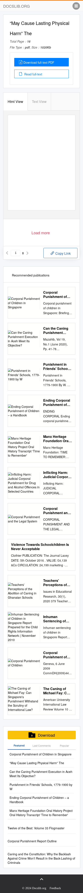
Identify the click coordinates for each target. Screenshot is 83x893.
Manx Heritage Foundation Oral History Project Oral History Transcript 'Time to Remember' (56, 438)
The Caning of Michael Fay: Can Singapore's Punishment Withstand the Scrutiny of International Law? (57, 691)
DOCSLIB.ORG (16, 6)
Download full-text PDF (38, 62)
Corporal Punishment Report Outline (32, 841)
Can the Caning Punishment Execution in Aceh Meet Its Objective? (55, 330)
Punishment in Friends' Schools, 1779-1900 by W (57, 366)
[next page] (27, 253)
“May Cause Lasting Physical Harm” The (37, 763)
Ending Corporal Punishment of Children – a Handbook (56, 402)
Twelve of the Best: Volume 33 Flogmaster (36, 828)
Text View (39, 101)
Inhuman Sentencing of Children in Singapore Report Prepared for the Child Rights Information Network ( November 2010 (57, 619)
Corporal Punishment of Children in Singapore (55, 294)
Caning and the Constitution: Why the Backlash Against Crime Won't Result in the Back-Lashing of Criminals (41, 858)
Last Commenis (42, 745)
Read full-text (32, 74)
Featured (19, 745)
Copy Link (62, 253)
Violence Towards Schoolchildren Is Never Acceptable (40, 546)
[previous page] (7, 253)
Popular (64, 745)
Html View (15, 101)
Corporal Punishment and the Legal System (57, 510)
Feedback (55, 888)
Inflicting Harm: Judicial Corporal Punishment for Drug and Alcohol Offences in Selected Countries (57, 474)
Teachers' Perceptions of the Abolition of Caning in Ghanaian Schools (55, 582)
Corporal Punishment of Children (55, 655)
